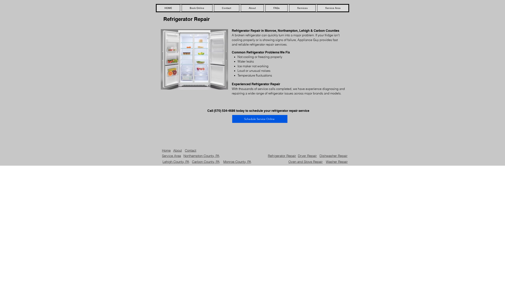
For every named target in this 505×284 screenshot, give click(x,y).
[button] (302, 8)
